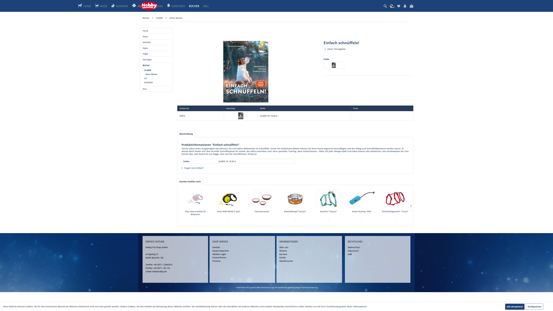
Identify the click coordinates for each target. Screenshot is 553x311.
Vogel (145, 53)
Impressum (353, 250)
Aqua (145, 48)
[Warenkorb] (411, 6)
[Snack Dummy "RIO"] (361, 198)
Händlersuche (286, 261)
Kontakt (216, 247)
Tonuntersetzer (261, 211)
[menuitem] (385, 6)
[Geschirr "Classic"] (328, 198)
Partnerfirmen (219, 257)
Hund (145, 30)
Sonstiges (147, 59)
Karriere (283, 254)
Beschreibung (186, 133)
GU (145, 78)
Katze (145, 36)
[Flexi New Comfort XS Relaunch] (195, 198)
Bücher (146, 65)
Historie (283, 250)
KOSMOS (148, 82)
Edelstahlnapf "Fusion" (295, 211)
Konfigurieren (534, 306)
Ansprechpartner (220, 250)
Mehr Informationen (357, 306)
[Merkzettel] (399, 6)
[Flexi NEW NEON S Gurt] (228, 198)
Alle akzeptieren (515, 306)
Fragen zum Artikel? (193, 168)
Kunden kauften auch (190, 181)
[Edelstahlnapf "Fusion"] (295, 198)
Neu (145, 89)
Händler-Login (219, 254)
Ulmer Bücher (151, 74)
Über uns (283, 247)
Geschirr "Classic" (328, 211)
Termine (216, 261)
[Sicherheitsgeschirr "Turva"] (395, 198)
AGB (350, 254)
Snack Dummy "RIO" (362, 211)
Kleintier (147, 42)
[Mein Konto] (405, 6)
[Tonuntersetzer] (261, 198)
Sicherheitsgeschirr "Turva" (395, 211)
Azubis (282, 257)
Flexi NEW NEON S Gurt (228, 211)
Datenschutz (354, 247)
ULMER (147, 70)
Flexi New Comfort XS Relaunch (195, 213)
